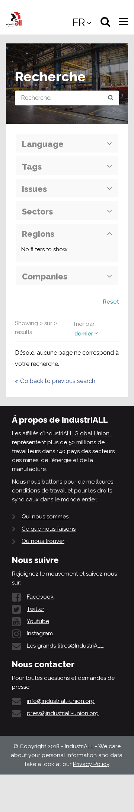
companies (44, 276)
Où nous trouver (43, 541)
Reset (111, 301)
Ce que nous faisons (49, 528)
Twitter (35, 609)
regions (38, 234)
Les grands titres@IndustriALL (65, 645)
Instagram (40, 633)
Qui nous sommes (45, 516)
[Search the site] (110, 98)
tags (32, 166)
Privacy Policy (91, 764)
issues (34, 189)
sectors (37, 211)
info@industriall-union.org (61, 701)
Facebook (40, 596)
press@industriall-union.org (63, 713)
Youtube (38, 621)
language (43, 144)
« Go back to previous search (55, 380)
